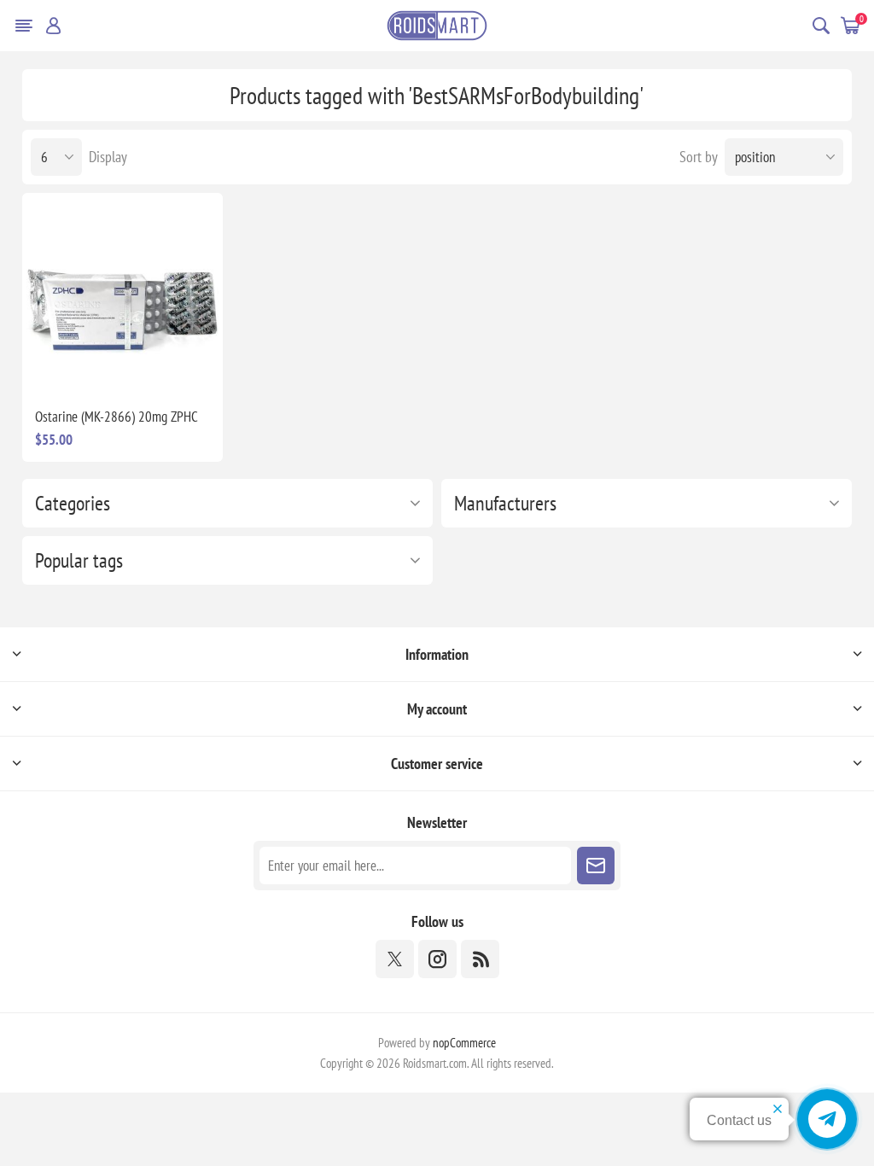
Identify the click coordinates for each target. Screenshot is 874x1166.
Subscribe (596, 865)
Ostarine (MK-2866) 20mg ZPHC (116, 416)
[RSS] (480, 959)
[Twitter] (395, 959)
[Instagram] (437, 959)
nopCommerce (464, 1043)
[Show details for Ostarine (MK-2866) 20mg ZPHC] (123, 293)
